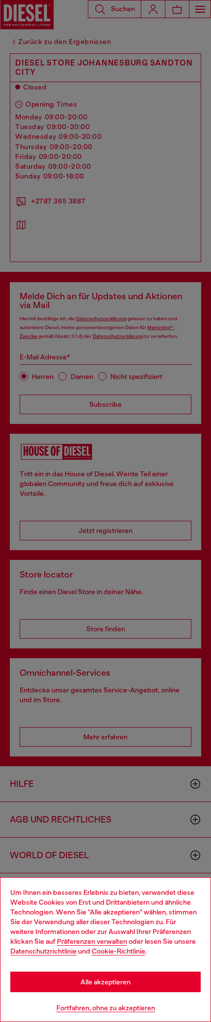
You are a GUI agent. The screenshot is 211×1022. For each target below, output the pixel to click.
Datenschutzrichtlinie (43, 951)
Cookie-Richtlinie (118, 951)
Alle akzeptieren (105, 982)
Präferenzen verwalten (92, 941)
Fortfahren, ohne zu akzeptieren (105, 1008)
